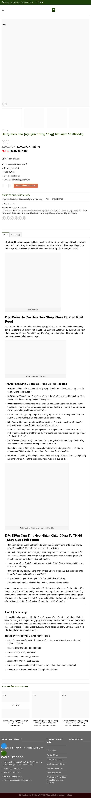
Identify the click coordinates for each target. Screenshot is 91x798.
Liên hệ (13, 725)
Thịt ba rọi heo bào (14, 242)
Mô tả (5, 235)
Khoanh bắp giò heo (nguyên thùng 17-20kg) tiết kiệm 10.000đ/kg (45, 722)
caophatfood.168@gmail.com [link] (20, 780)
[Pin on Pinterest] (20, 218)
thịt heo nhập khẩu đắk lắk (78, 211)
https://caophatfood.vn (25, 652)
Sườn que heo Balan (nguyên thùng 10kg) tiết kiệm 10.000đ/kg (75, 722)
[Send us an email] (40, 2)
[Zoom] (4, 104)
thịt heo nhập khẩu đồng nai (48, 213)
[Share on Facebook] (8, 218)
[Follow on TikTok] (38, 2)
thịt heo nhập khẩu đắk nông (11, 213)
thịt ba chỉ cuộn (50, 211)
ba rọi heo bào (29, 211)
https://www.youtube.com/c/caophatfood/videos (36, 669)
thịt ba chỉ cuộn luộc (62, 211)
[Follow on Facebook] (36, 2)
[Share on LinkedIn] (24, 218)
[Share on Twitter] (12, 218)
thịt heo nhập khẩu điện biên (30, 213)
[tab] (5, 234)
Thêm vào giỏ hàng (26, 186)
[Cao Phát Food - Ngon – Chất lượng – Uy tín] (45, 9)
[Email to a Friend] (16, 218)
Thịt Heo (5, 130)
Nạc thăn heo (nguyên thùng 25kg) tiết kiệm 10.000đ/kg (15, 722)
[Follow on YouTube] (42, 2)
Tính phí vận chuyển (54, 199)
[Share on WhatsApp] (4, 218)
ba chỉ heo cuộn (18, 211)
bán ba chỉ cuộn (39, 211)
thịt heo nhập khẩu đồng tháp (67, 213)
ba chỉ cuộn (8, 211)
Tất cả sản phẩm (14, 207)
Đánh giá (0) (15, 235)
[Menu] (3, 9)
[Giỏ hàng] (53, 10)
